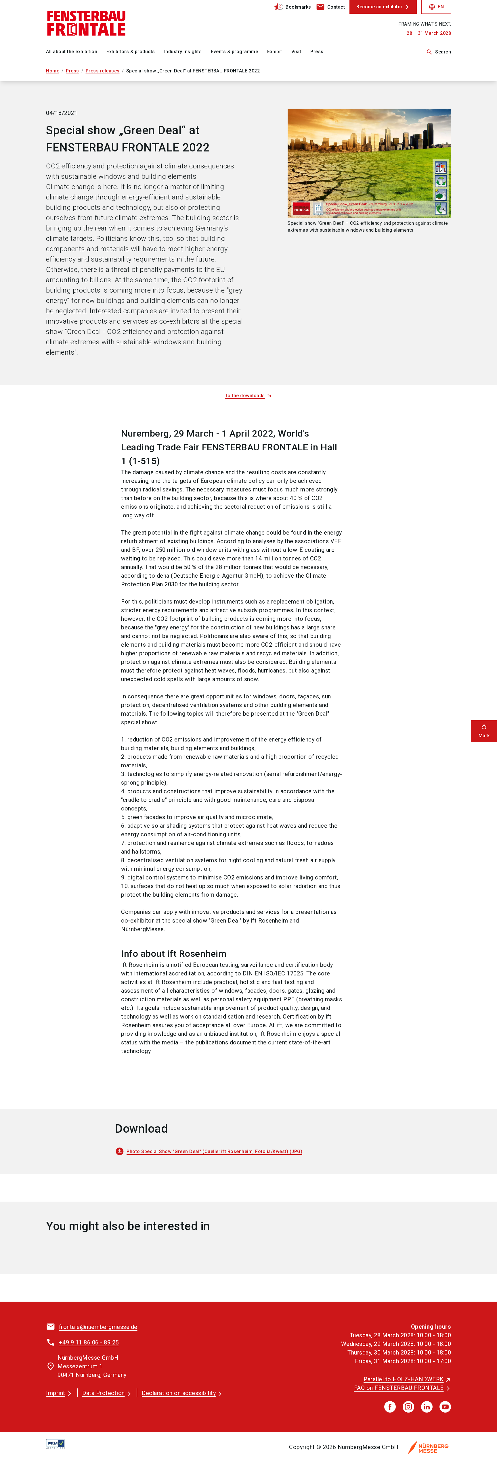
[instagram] (408, 1407)
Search (438, 52)
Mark (484, 730)
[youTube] (445, 1407)
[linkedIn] (427, 1407)
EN (436, 6)
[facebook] (390, 1407)
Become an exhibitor (379, 6)
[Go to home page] (93, 22)
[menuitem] (76, 52)
